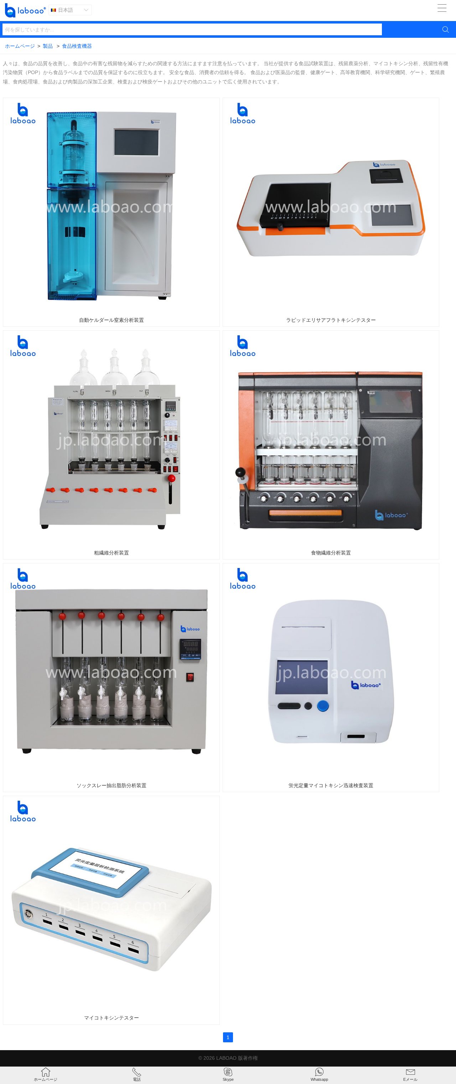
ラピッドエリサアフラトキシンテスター (331, 320)
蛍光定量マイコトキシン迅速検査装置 (331, 785)
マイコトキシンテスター (111, 1018)
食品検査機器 (77, 46)
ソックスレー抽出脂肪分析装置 (111, 785)
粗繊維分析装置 (111, 553)
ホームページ (20, 46)
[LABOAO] (25, 10)
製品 (48, 46)
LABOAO (226, 1058)
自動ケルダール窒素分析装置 (111, 320)
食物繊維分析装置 (331, 553)
